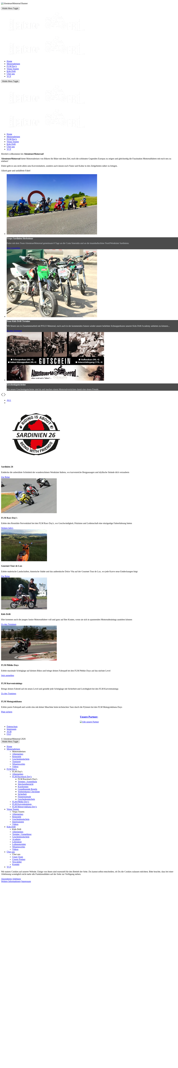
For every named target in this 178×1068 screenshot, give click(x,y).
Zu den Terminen (14, 331)
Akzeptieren (6, 879)
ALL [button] (9, 400)
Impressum (26, 881)
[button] (2, 395)
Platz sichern (6, 712)
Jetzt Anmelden (13, 248)
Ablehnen (16, 879)
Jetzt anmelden (7, 675)
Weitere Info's (7, 528)
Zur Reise (5, 477)
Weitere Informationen (11, 881)
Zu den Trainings (8, 693)
